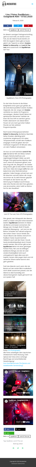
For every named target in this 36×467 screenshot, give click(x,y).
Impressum (14, 463)
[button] (7, 26)
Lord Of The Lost (24, 30)
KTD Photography (14, 350)
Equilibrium (14, 30)
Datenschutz (21, 463)
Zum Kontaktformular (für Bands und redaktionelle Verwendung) (16, 364)
